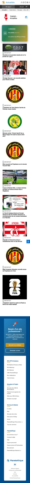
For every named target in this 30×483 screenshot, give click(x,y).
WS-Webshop (10, 367)
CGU (15, 472)
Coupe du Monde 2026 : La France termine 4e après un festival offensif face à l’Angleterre (14, 189)
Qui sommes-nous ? (12, 434)
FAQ (8, 440)
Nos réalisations (11, 375)
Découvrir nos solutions (15, 345)
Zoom (8, 419)
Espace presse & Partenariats (15, 445)
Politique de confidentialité (15, 470)
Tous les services (11, 424)
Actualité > (5, 10)
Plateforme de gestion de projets (13, 392)
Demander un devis (15, 350)
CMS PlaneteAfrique (12, 372)
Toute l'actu (12, 10)
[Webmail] (23, 2)
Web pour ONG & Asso (13, 396)
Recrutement (10, 448)
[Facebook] (15, 464)
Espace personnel (11, 442)
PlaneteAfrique (16, 460)
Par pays (20, 10)
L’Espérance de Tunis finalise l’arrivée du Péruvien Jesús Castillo (14, 108)
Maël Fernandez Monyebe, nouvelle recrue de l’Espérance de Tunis (14, 270)
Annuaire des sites (12, 414)
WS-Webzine (10, 370)
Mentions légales (15, 468)
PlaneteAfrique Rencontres (14, 422)
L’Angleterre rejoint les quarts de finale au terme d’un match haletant (14, 303)
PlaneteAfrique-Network (13, 450)
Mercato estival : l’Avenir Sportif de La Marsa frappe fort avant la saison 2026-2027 (14, 134)
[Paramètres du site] (27, 2)
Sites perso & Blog (12, 416)
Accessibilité (15, 475)
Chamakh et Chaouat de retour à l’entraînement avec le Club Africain (12, 240)
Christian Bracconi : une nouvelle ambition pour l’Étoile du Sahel (14, 78)
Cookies (15, 474)
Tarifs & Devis (10, 378)
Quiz (8, 411)
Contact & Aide (11, 437)
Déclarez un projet (12, 398)
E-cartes (9, 408)
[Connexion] (21, 2)
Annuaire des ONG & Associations (12, 388)
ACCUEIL (22, 7)
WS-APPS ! (8, 7)
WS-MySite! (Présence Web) (14, 365)
